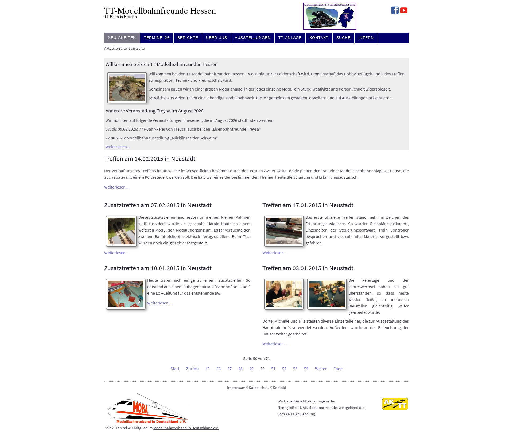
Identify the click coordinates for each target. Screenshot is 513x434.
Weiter (321, 368)
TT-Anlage (290, 38)
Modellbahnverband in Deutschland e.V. (186, 427)
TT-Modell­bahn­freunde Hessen (160, 10)
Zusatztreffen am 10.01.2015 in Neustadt (158, 268)
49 (251, 368)
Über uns (216, 38)
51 (273, 368)
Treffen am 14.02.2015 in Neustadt (149, 158)
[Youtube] (403, 11)
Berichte (187, 38)
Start (174, 368)
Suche (343, 38)
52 (284, 368)
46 (218, 368)
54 (306, 368)
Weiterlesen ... (117, 187)
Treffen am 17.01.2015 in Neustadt (307, 205)
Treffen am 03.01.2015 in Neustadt (307, 268)
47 (229, 368)
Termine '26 (157, 38)
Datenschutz (259, 387)
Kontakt (319, 38)
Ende (338, 368)
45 (207, 368)
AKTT (290, 414)
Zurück (192, 368)
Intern (366, 38)
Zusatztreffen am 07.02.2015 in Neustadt (158, 205)
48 (240, 368)
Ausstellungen (253, 38)
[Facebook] (395, 11)
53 (295, 368)
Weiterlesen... (118, 146)
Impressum (236, 387)
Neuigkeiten (122, 38)
